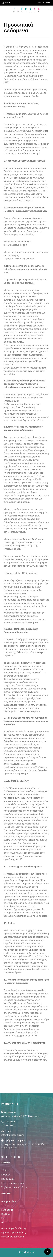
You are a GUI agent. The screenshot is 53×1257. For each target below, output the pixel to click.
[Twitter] (2, 1157)
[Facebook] (7, 1157)
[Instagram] (11, 1157)
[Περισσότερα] (47, 1251)
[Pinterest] (15, 1157)
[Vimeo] (19, 1157)
